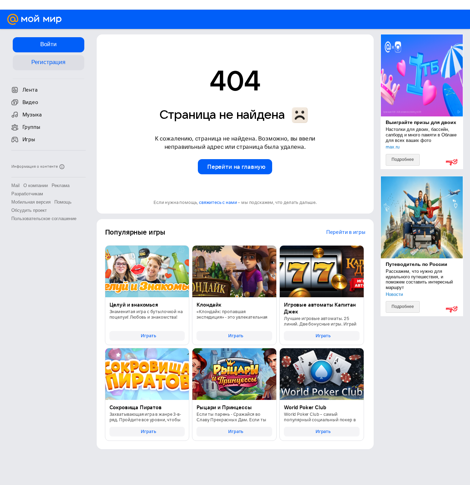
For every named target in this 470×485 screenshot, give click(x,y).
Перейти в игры (345, 232)
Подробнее (403, 159)
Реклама (61, 185)
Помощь (63, 202)
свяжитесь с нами (218, 202)
